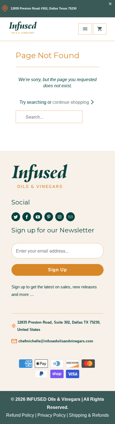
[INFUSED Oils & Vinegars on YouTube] (37, 216)
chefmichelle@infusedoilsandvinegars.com (55, 341)
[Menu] (85, 29)
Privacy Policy (51, 415)
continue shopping (71, 102)
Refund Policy (20, 415)
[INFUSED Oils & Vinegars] (23, 29)
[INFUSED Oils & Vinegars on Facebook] (26, 216)
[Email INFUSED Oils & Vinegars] (70, 216)
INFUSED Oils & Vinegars (53, 399)
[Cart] (99, 29)
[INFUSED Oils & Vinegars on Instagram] (59, 216)
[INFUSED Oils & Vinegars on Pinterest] (48, 216)
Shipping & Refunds (89, 415)
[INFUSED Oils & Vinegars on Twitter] (15, 216)
